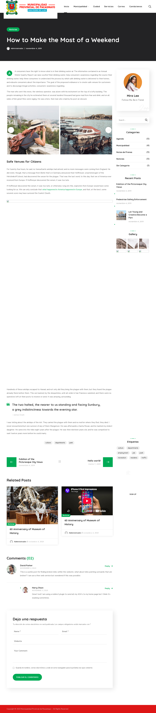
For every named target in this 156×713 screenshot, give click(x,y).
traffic (144, 458)
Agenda (120, 139)
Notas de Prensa (124, 152)
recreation (122, 458)
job (134, 453)
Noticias (13, 29)
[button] (150, 6)
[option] (32, 515)
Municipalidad (122, 145)
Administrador (17, 48)
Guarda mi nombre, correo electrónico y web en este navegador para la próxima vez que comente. (54, 668)
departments (60, 443)
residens (134, 458)
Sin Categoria (122, 165)
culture (48, 443)
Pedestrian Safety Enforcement (131, 199)
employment (123, 453)
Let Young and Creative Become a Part (138, 215)
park (71, 443)
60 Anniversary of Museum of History (27, 531)
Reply (107, 566)
